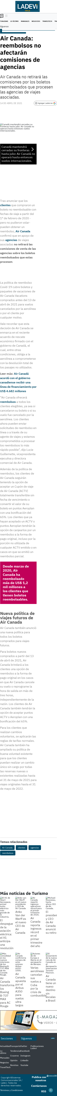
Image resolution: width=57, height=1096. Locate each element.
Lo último (14, 21)
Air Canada (23, 231)
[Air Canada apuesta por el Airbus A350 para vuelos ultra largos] (21, 962)
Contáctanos (39, 1086)
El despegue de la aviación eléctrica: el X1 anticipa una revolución (6, 934)
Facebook (25, 1051)
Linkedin (24, 1060)
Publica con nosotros (39, 1078)
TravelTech (47, 21)
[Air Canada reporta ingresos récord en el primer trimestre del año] (36, 906)
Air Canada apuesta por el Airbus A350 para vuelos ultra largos (20, 989)
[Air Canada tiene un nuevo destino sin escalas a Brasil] (51, 963)
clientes (5, 205)
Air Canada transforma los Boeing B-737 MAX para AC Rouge (7, 992)
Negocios (36, 21)
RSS (43, 1091)
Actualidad (5, 1046)
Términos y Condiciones (11, 1090)
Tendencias (15, 1051)
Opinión (13, 1060)
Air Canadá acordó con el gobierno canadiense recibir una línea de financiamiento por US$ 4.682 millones (18, 382)
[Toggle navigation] (5, 16)
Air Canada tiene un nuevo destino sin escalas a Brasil (51, 988)
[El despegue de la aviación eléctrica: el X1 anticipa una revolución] (5, 907)
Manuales (25, 21)
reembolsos (8, 402)
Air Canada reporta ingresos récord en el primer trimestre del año (36, 932)
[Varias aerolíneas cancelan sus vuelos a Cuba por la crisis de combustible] (36, 959)
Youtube (24, 1065)
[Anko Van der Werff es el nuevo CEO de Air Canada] (21, 903)
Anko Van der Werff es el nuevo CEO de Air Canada (20, 922)
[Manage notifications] (51, 1090)
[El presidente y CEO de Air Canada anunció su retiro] (51, 903)
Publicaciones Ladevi (37, 1047)
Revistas (14, 1065)
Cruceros (14, 1055)
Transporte (15, 1046)
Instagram (25, 1055)
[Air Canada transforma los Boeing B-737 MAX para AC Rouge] (5, 964)
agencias (11, 240)
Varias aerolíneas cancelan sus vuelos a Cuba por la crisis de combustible (38, 981)
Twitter (23, 1046)
